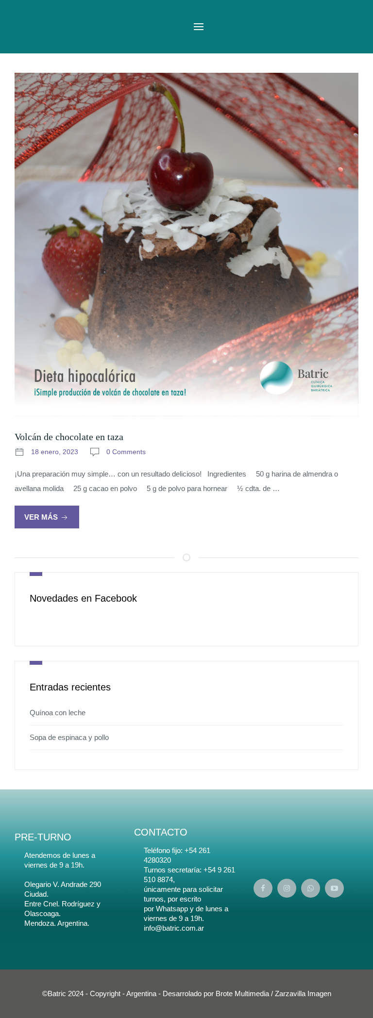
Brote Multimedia (242, 993)
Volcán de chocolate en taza (69, 436)
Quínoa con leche (57, 712)
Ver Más (42, 517)
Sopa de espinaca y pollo (69, 737)
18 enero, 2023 (54, 452)
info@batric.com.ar (174, 928)
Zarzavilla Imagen (303, 993)
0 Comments (126, 452)
